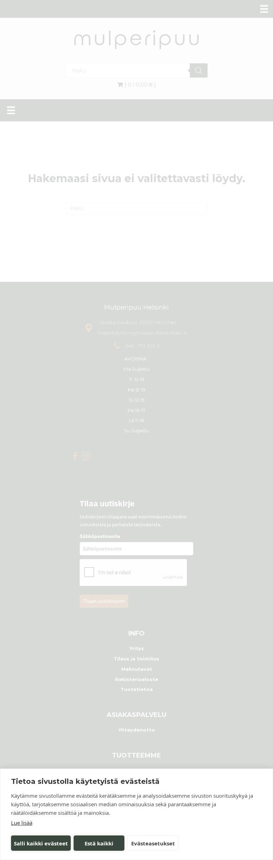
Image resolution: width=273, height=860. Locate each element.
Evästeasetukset (153, 843)
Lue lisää (21, 822)
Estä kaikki (99, 843)
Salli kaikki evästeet (41, 843)
